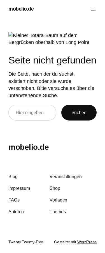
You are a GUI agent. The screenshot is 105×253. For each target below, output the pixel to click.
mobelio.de (21, 9)
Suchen (79, 112)
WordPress (87, 242)
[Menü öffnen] (93, 9)
